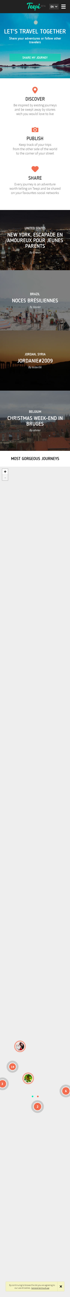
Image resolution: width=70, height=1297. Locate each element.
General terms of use (40, 1287)
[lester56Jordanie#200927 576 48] (28, 1078)
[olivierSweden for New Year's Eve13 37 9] (20, 1046)
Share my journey (35, 57)
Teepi (35, 6)
